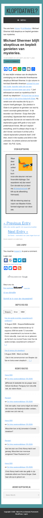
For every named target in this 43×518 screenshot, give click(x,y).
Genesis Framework (31, 512)
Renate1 (8, 398)
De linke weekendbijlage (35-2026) (20, 378)
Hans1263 (8, 375)
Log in (26, 514)
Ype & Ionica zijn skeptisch (15, 350)
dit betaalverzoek (20, 188)
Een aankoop (8, 288)
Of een (9, 292)
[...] (6, 344)
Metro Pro (19, 512)
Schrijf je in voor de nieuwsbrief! (18, 298)
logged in (18, 251)
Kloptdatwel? (22, 10)
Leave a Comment (11, 61)
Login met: (7, 256)
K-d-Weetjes (17, 239)
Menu (23, 20)
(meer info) (27, 288)
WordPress (19, 514)
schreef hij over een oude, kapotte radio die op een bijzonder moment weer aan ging (21, 86)
